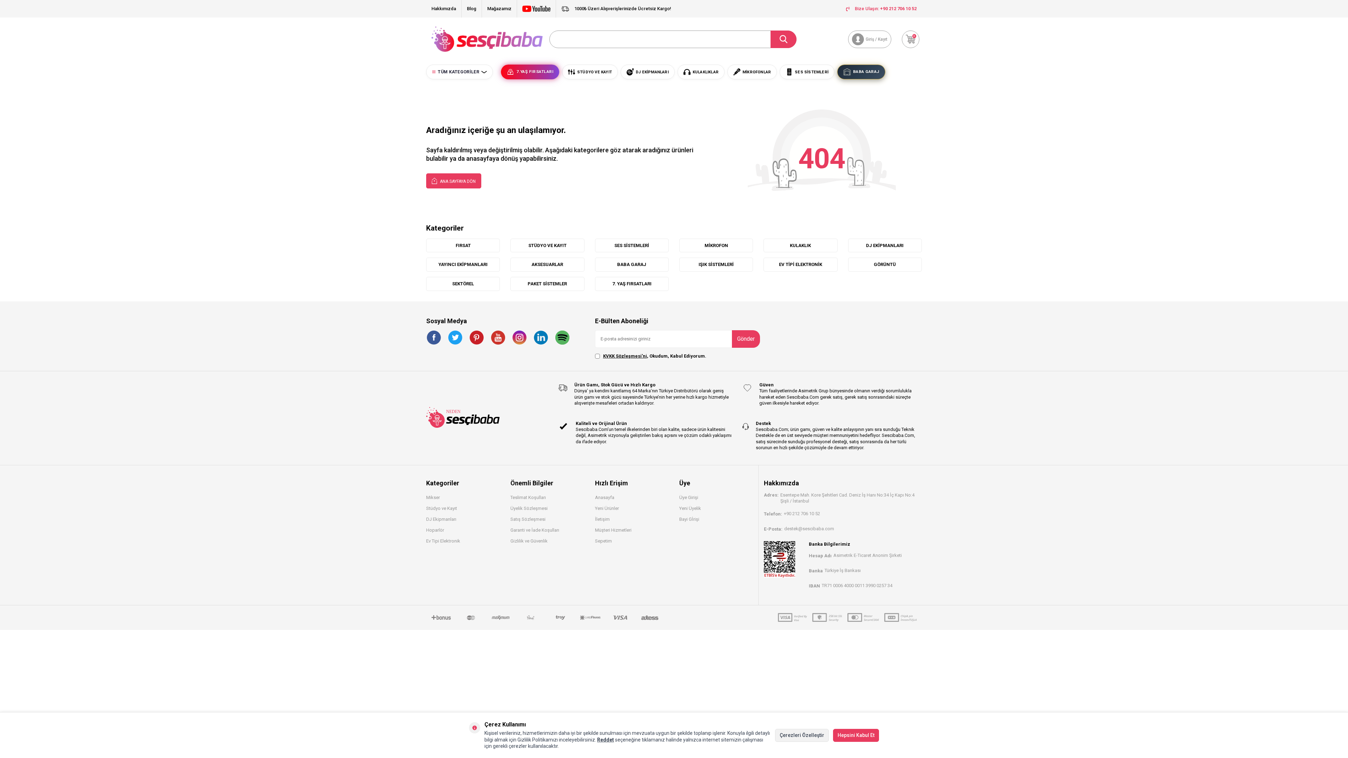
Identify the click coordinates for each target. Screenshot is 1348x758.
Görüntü (885, 264)
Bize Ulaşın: (886, 8)
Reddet (605, 740)
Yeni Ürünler (607, 508)
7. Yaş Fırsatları (632, 283)
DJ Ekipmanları (441, 519)
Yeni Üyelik (690, 508)
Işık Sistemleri (716, 264)
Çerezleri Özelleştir (802, 735)
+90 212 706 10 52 (802, 513)
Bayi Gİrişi (689, 519)
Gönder (746, 338)
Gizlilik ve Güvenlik (529, 541)
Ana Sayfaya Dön (457, 181)
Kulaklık (800, 245)
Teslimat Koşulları (528, 497)
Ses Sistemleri (631, 245)
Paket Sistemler (547, 283)
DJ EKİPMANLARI (885, 245)
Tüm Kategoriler (458, 71)
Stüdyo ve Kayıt (441, 508)
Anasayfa (604, 497)
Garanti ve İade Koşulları (534, 530)
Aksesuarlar (547, 264)
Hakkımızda (443, 8)
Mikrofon (716, 245)
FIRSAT (463, 245)
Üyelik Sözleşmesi (529, 508)
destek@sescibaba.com (809, 528)
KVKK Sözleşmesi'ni (625, 356)
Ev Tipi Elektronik (800, 264)
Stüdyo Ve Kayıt (547, 245)
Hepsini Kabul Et (856, 735)
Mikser (433, 497)
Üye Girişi (688, 497)
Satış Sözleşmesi (528, 519)
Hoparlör (435, 530)
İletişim (602, 519)
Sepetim (603, 541)
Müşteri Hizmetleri (613, 530)
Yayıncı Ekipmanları (463, 264)
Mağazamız (499, 8)
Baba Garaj (631, 264)
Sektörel (463, 283)
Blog (471, 8)
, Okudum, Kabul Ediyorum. (654, 356)
